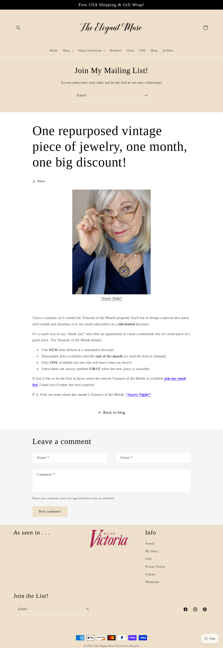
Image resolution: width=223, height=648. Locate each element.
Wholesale (152, 582)
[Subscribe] (145, 95)
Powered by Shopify (127, 646)
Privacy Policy (155, 566)
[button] (18, 28)
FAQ (148, 559)
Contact (150, 574)
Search (149, 543)
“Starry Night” (111, 298)
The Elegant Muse (104, 646)
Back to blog (114, 412)
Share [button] (41, 181)
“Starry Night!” (138, 394)
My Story (151, 551)
